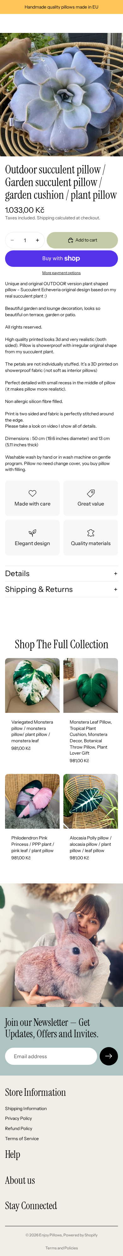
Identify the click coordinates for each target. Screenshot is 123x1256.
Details (17, 573)
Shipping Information (26, 1108)
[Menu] (7, 23)
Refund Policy (18, 1128)
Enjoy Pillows (50, 1235)
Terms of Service (22, 1138)
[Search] (21, 23)
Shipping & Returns (39, 589)
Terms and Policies (61, 1248)
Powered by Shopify (80, 1235)
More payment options (61, 273)
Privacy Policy (18, 1118)
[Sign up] (109, 1056)
